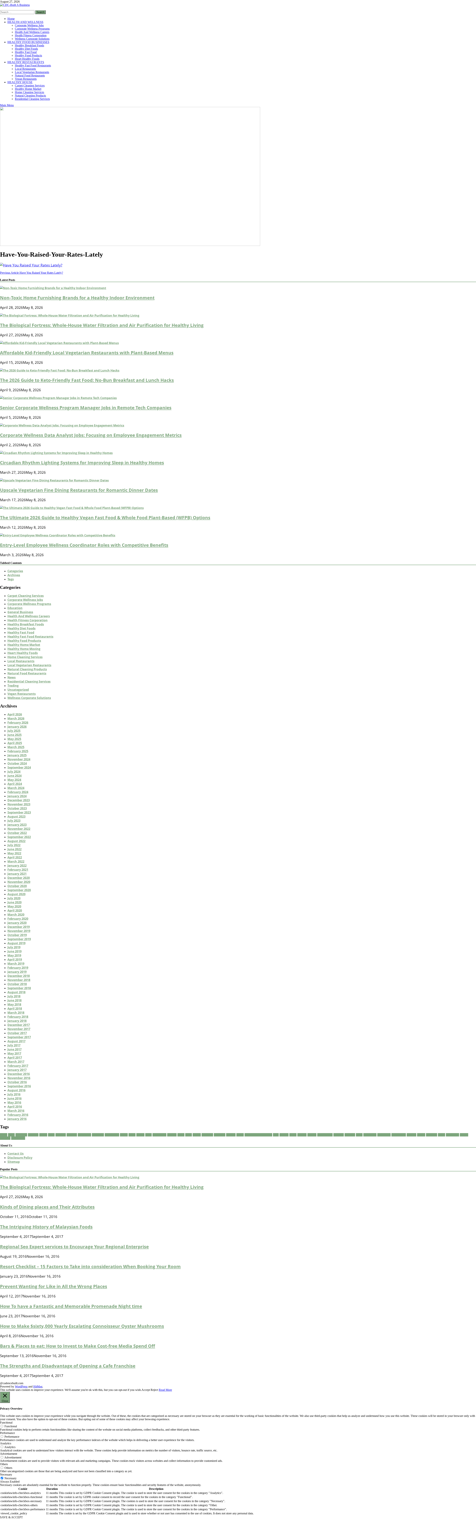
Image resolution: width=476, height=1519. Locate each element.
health (197, 1134)
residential (370, 1134)
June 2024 (14, 776)
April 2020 (14, 910)
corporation (112, 1134)
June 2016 (14, 1098)
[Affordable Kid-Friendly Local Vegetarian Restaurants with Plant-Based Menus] (59, 343)
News (11, 677)
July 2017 (13, 1045)
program (338, 1134)
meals (293, 1134)
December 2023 (18, 800)
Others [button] (4, 1464)
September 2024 (19, 767)
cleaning (72, 1134)
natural (302, 1134)
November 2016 (18, 1078)
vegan (441, 1134)
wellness (5, 1138)
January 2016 (17, 1119)
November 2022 (18, 829)
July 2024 (13, 772)
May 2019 (14, 955)
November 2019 (18, 931)
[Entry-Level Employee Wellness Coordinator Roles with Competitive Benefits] (57, 535)
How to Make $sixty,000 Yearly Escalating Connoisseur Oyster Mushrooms (82, 1326)
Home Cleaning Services (29, 92)
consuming (84, 1134)
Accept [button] (145, 1389)
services (411, 1134)
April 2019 (14, 959)
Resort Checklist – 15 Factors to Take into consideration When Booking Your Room (90, 1266)
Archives (13, 575)
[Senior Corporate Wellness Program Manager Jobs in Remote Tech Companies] (58, 398)
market (284, 1134)
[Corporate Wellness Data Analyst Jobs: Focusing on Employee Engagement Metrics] (62, 425)
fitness (140, 1134)
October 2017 (17, 1033)
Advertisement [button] (8, 1453)
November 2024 (18, 759)
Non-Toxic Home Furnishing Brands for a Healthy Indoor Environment (77, 298)
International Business (258, 1134)
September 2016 (19, 1086)
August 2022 (16, 841)
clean (51, 1134)
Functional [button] (6, 1422)
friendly (172, 1134)
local (276, 1134)
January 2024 (17, 796)
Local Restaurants (25, 68)
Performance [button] (7, 1433)
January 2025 (17, 755)
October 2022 (17, 833)
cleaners (60, 1134)
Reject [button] (154, 1389)
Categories (15, 571)
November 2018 (18, 980)
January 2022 (17, 865)
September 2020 (19, 890)
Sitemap (13, 1162)
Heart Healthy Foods (27, 58)
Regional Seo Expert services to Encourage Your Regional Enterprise (74, 1246)
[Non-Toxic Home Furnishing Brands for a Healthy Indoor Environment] (53, 288)
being (11, 1134)
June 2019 (14, 951)
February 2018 (17, 1017)
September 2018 (19, 988)
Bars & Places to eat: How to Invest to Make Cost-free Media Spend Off (77, 1346)
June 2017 (14, 1049)
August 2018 (16, 992)
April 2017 (14, 1058)
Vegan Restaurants (26, 78)
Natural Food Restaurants (30, 75)
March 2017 (15, 1062)
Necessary (10, 1478)
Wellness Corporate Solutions (32, 38)
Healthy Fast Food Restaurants (33, 65)
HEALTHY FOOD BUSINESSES (28, 42)
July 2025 (13, 731)
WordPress (21, 1386)
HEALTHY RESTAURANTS (25, 62)
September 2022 (19, 837)
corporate (98, 1134)
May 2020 (14, 906)
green (180, 1134)
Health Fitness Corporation (30, 35)
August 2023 (16, 816)
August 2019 (16, 943)
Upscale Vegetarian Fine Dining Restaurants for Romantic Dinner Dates (79, 490)
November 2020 (18, 882)
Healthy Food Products (28, 55)
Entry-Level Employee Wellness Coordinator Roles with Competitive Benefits (84, 545)
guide (188, 1134)
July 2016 (13, 1094)
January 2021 (17, 874)
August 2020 (16, 894)
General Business (20, 612)
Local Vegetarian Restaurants (32, 72)
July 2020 (13, 898)
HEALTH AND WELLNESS (25, 22)
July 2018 (13, 996)
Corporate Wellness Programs (32, 28)
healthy (231, 1134)
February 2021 (17, 870)
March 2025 (15, 747)
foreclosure (159, 1134)
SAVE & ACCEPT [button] (11, 1517)
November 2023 (18, 804)
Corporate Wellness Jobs (29, 25)
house (240, 1134)
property (350, 1134)
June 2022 (14, 849)
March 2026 (15, 718)
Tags (10, 579)
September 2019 (19, 939)
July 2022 (13, 845)
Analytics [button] (5, 1443)
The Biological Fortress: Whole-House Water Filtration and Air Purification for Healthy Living (102, 325)
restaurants (398, 1134)
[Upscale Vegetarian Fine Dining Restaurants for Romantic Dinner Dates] (54, 480)
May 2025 (14, 739)
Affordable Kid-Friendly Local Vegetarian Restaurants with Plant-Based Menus (86, 352)
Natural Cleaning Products (30, 95)
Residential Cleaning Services (32, 98)
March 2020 (15, 915)
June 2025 (14, 735)
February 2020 (17, 919)
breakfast (21, 1134)
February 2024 (17, 792)
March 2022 (15, 861)
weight (464, 1134)
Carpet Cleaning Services (30, 85)
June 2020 (14, 902)
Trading (13, 686)
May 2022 (14, 853)
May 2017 (14, 1053)
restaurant (384, 1134)
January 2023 (17, 825)
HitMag (37, 1386)
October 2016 (17, 1082)
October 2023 (17, 808)
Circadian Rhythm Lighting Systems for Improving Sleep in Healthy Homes (82, 462)
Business (33, 1134)
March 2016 (15, 1111)
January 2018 (17, 1021)
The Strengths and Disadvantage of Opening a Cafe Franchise (67, 1366)
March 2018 (15, 1013)
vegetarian (452, 1134)
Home (11, 18)
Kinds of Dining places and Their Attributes (47, 1207)
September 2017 (19, 1037)
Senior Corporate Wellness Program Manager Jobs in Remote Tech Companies (85, 407)
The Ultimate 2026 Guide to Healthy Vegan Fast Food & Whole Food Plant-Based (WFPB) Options (105, 517)
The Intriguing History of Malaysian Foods (46, 1227)
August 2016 (16, 1090)
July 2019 (13, 947)
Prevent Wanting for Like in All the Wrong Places (53, 1286)
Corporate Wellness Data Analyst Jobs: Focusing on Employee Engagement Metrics (91, 435)
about (3, 1134)
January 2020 (17, 923)
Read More (165, 1389)
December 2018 (18, 976)
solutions (431, 1134)
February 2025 (17, 751)
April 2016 (14, 1107)
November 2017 (18, 1029)
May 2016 (14, 1102)
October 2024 (17, 763)
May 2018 (14, 1004)
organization (325, 1134)
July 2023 (13, 821)
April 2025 (14, 743)
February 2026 (17, 723)
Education (14, 608)
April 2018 (14, 1008)
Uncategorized (18, 690)
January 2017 (17, 1070)
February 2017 (17, 1066)
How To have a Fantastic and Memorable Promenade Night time (71, 1306)
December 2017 (18, 1025)
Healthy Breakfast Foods (29, 45)
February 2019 (17, 968)
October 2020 (17, 886)
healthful (207, 1134)
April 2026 (14, 714)
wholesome (18, 1138)
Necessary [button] (6, 1474)
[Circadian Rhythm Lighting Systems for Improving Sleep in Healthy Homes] (56, 453)
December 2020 (18, 878)
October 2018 (17, 984)
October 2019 (17, 935)
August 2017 (16, 1041)
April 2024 (14, 784)
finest (132, 1134)
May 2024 (14, 780)
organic (311, 1134)
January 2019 (17, 972)
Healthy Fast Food (26, 52)
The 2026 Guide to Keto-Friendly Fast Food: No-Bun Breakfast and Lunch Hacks (87, 380)
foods (148, 1134)
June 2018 (14, 1000)
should (421, 1134)
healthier (219, 1134)
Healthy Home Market (28, 88)
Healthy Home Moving (23, 649)
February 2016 (17, 1115)
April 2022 (14, 857)
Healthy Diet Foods (26, 48)
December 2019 (18, 927)
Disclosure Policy (19, 1158)
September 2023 (19, 812)
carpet (43, 1134)
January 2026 (17, 727)
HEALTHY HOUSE (20, 82)
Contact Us (15, 1154)
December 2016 (18, 1074)
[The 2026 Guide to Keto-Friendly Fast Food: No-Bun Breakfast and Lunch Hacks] (59, 370)
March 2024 (15, 788)
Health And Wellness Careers (32, 32)
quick (359, 1134)
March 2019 (15, 964)
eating (124, 1134)
